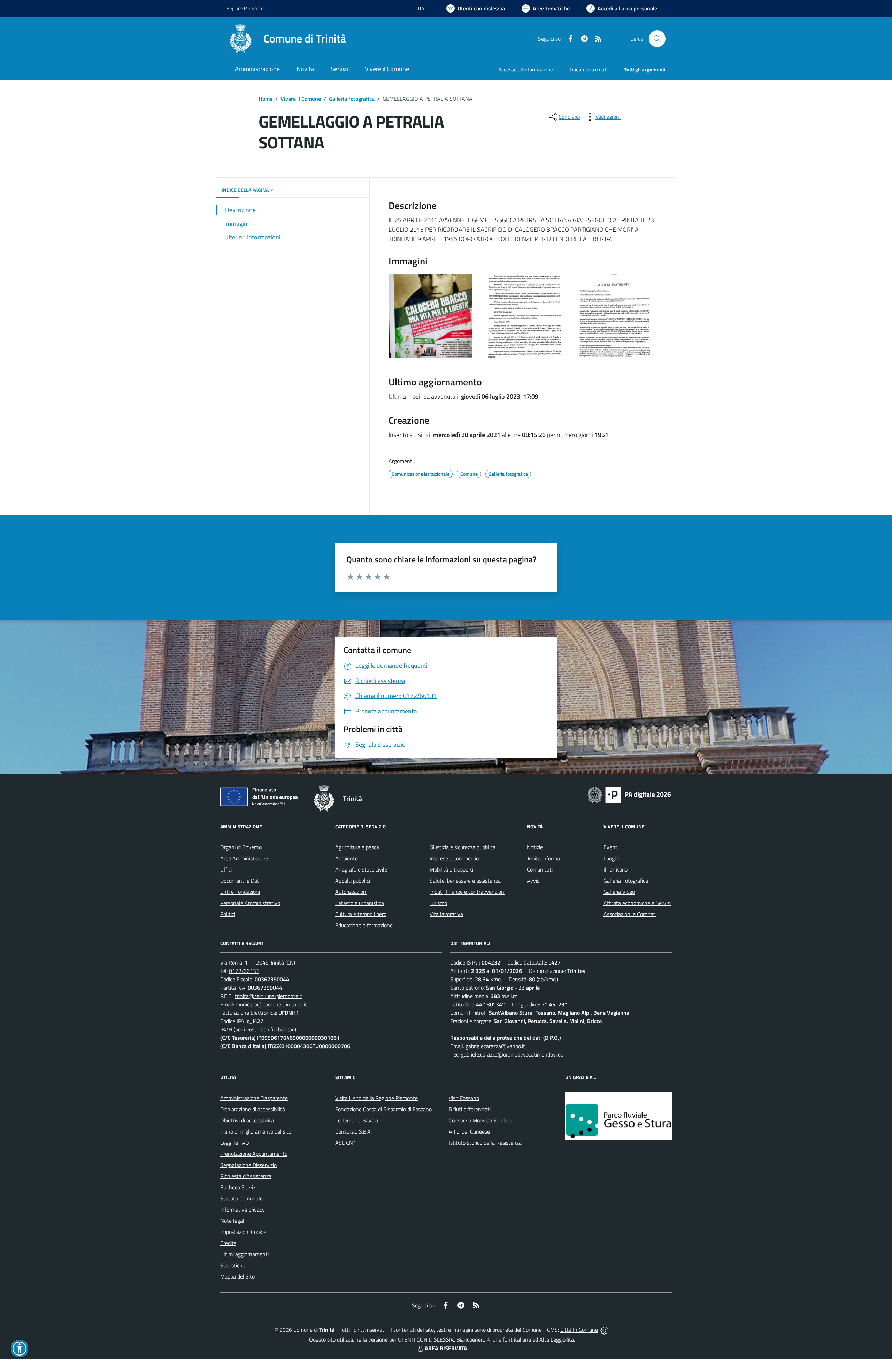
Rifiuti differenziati (470, 1109)
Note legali (232, 1220)
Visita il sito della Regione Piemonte (376, 1098)
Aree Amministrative (244, 858)
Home (265, 98)
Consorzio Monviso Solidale (480, 1120)
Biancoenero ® (473, 1339)
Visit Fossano (464, 1098)
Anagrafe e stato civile (361, 869)
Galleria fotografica (352, 98)
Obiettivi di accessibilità (247, 1120)
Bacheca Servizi (238, 1187)
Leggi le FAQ (234, 1142)
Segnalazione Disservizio (248, 1165)
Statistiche (232, 1265)
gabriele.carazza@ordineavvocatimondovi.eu (512, 1054)
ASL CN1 (345, 1142)
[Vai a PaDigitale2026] (629, 794)
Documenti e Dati (240, 880)
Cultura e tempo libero (360, 914)
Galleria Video (619, 892)
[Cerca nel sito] (657, 38)
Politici (227, 914)
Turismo (438, 903)
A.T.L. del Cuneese (469, 1131)
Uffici (226, 869)
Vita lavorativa (446, 914)
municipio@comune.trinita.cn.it (271, 1004)
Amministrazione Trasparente (254, 1098)
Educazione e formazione (364, 925)
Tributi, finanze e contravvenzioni (467, 892)
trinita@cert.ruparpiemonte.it (268, 996)
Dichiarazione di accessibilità (252, 1109)
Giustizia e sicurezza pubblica (462, 847)
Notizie (535, 847)
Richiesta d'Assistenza (245, 1176)
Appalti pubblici (352, 880)
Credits (228, 1243)
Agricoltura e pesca (357, 847)
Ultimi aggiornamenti (244, 1254)
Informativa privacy (242, 1209)
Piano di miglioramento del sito (255, 1131)
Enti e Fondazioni (240, 892)
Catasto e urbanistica (359, 903)
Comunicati (540, 869)
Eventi (610, 847)
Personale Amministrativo (250, 903)
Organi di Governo (241, 847)
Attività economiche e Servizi (637, 903)
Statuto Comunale (241, 1198)
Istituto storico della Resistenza (485, 1142)
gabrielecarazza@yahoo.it (495, 1046)
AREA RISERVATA (446, 1348)
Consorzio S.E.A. (353, 1131)
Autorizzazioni (351, 892)
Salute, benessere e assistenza (465, 880)
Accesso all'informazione (525, 70)
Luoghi (611, 858)
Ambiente (346, 858)
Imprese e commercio (454, 858)
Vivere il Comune (300, 98)
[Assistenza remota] (604, 1330)
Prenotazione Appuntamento (253, 1154)
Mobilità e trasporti (451, 869)
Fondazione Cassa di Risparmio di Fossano (383, 1109)
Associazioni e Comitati (629, 914)
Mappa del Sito (237, 1276)
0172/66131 (244, 971)
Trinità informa (543, 858)
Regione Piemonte (244, 8)
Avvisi (533, 880)
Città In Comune (579, 1330)
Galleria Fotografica (625, 880)
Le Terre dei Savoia (356, 1120)
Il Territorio (615, 869)
